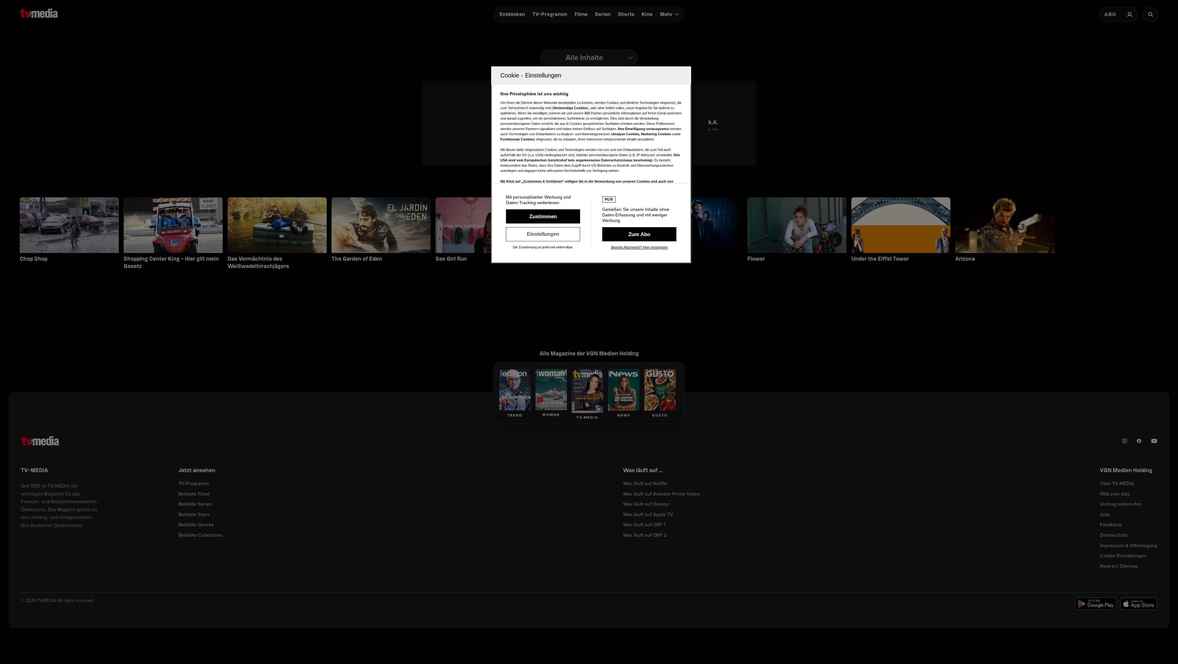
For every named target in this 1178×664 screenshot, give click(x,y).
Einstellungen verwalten (543, 234)
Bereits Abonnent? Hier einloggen (639, 247)
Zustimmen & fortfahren (543, 216)
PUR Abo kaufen (639, 234)
